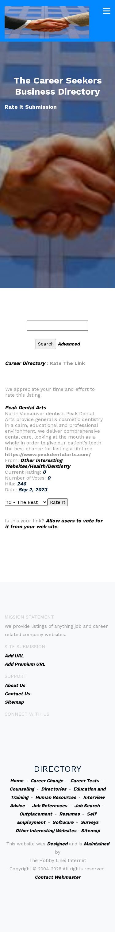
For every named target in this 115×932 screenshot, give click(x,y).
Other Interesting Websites (45, 830)
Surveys (89, 822)
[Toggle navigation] (106, 11)
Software (63, 822)
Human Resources (55, 797)
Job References (49, 805)
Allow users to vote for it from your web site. (53, 523)
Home (16, 780)
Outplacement (35, 814)
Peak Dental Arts (25, 408)
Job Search (87, 805)
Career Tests (84, 780)
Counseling (22, 789)
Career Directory (25, 363)
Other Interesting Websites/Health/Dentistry (37, 463)
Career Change (46, 780)
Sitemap (90, 830)
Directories (53, 789)
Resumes (69, 814)
